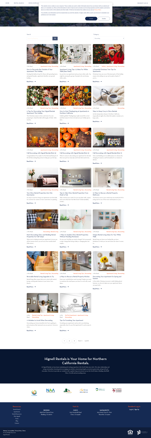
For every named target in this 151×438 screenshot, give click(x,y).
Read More (31, 82)
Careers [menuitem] (17, 423)
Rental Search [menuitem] (17, 409)
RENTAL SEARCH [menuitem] (19, 3)
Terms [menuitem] (24, 430)
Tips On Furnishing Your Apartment (72, 320)
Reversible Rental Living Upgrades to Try (41, 277)
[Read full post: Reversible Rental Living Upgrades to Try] (42, 261)
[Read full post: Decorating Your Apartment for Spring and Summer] (108, 261)
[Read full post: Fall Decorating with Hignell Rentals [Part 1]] (108, 137)
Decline (104, 18)
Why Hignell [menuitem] (17, 416)
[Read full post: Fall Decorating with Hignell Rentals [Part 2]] (75, 137)
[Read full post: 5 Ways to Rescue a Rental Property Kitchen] (75, 261)
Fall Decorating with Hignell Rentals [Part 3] (42, 153)
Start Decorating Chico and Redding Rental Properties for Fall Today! (41, 236)
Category (96, 34)
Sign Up (137, 409)
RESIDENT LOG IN (142, 3)
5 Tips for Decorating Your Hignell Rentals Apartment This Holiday (41, 112)
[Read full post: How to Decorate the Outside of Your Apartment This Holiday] (42, 54)
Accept (91, 18)
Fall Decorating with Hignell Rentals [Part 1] (108, 153)
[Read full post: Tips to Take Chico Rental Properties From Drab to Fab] (75, 177)
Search (29, 34)
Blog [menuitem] (17, 421)
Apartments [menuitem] (17, 411)
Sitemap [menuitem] (5, 430)
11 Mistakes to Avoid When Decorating (40, 320)
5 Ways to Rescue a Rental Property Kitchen (75, 277)
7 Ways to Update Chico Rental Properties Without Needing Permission (74, 236)
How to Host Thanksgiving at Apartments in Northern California (74, 112)
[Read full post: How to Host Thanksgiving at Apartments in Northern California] (75, 96)
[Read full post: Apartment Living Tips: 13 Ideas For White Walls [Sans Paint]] (75, 54)
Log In (131, 409)
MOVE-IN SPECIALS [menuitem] (34, 3)
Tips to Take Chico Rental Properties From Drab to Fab (74, 194)
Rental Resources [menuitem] (17, 414)
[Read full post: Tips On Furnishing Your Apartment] (75, 303)
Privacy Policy (97, 9)
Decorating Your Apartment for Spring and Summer (107, 277)
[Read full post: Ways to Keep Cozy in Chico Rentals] (108, 96)
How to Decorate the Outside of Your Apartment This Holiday (39, 70)
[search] (55, 38)
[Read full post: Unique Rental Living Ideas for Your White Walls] (108, 219)
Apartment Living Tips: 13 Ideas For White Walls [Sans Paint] (74, 70)
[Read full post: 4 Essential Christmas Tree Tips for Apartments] (108, 54)
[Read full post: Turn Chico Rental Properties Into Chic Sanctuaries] (42, 177)
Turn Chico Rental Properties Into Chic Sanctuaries (40, 194)
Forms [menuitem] (16, 418)
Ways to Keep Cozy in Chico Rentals (106, 111)
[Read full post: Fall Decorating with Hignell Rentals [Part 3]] (42, 137)
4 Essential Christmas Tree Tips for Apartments (104, 70)
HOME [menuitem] (7, 3)
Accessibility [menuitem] (11, 430)
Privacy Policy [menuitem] (18, 430)
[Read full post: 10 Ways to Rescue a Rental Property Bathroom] (108, 177)
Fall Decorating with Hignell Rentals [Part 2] (75, 153)
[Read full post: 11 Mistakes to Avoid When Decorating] (42, 303)
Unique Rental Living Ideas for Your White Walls (107, 236)
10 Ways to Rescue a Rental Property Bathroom (105, 194)
